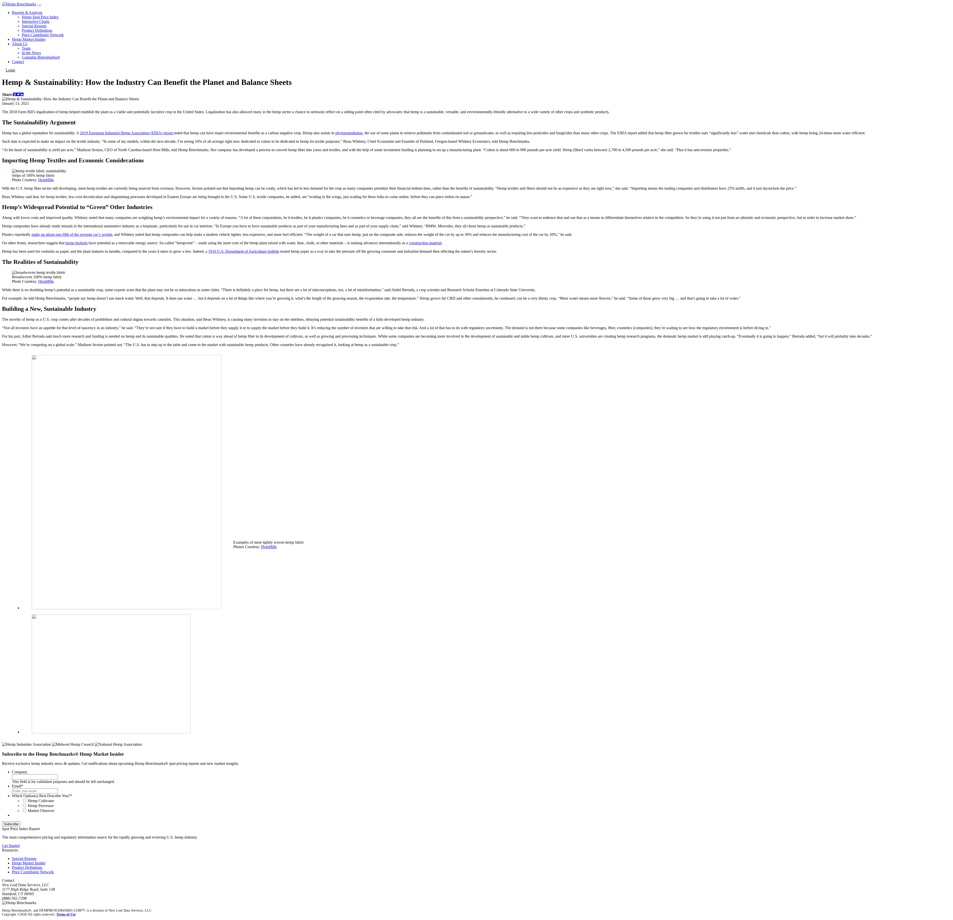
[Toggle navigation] (39, 5)
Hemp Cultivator (41, 801)
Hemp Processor (41, 806)
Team (26, 48)
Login (10, 70)
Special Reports (34, 26)
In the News (31, 53)
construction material (425, 243)
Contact (18, 62)
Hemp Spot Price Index (40, 17)
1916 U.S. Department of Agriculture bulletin (243, 251)
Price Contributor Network (43, 35)
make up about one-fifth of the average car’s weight (72, 234)
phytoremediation (349, 133)
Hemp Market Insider (28, 39)
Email (17, 786)
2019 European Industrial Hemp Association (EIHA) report (127, 133)
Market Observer (41, 811)
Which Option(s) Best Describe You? (42, 796)
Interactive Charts (35, 21)
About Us (19, 44)
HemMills (46, 180)
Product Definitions (37, 30)
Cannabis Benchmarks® (41, 57)
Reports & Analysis (27, 12)
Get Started (11, 846)
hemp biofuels (77, 243)
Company (19, 772)
